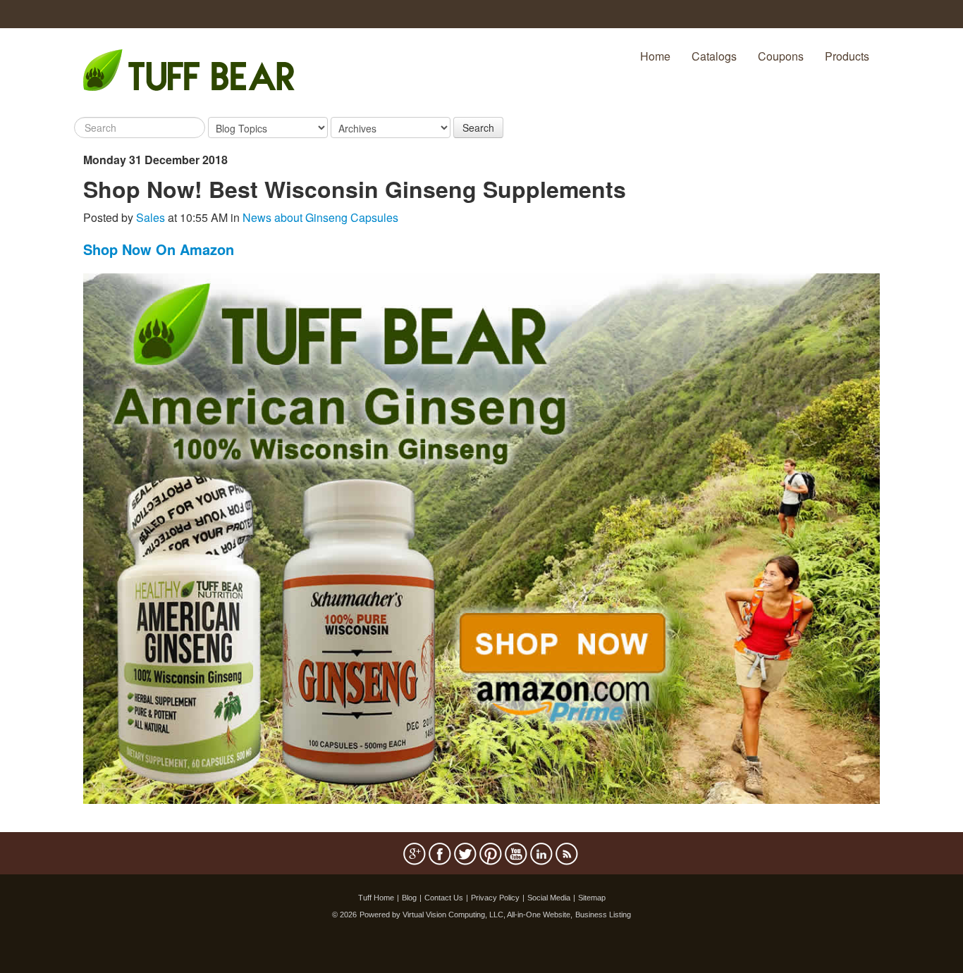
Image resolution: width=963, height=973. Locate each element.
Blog (409, 897)
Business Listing (603, 914)
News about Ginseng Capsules (320, 217)
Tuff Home (376, 897)
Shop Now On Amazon (158, 249)
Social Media (548, 897)
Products (847, 56)
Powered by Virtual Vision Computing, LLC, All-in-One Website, (466, 914)
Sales (150, 217)
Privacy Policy (495, 897)
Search (478, 127)
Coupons (781, 56)
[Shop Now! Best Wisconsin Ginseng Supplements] (481, 537)
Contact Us (443, 897)
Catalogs (714, 56)
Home (655, 56)
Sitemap (592, 897)
